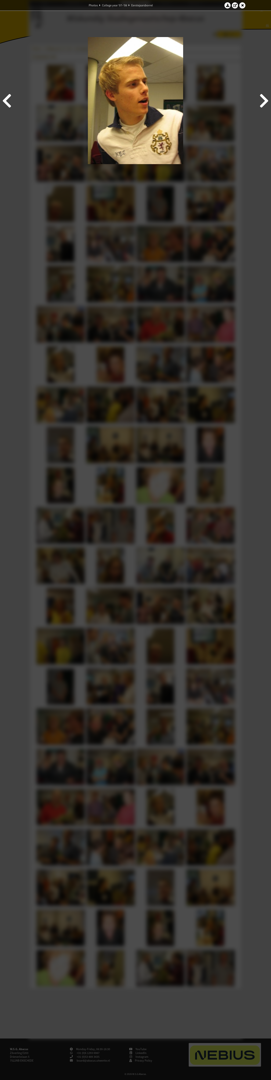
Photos (93, 5)
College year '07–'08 (114, 5)
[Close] (242, 5)
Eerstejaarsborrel (142, 5)
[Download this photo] (227, 5)
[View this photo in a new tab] (235, 5)
